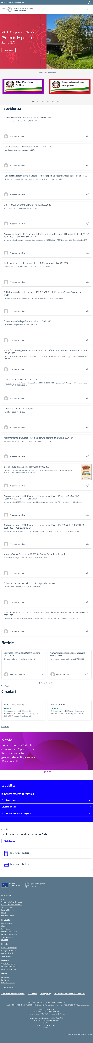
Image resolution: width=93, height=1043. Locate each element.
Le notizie (5, 977)
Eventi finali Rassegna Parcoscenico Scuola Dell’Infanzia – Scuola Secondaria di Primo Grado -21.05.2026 (46, 352)
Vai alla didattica (9, 841)
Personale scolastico (9, 947)
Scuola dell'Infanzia (10, 800)
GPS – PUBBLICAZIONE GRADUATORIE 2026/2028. (27, 205)
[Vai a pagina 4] (40, 101)
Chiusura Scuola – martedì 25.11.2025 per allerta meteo (30, 583)
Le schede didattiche (9, 966)
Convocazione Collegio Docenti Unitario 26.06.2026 (27, 321)
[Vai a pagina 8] (50, 101)
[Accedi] (89, 2)
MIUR (3, 899)
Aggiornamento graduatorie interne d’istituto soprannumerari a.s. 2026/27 (38, 437)
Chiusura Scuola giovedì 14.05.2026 (20, 379)
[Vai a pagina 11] (58, 101)
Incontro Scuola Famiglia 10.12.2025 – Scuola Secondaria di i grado (35, 554)
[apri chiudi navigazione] (3, 9)
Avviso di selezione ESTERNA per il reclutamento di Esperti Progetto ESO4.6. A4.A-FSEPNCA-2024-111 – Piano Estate (42, 497)
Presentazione (6, 923)
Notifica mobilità (59, 704)
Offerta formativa (8, 963)
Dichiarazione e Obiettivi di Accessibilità (69, 993)
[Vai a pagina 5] (43, 101)
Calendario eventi (8, 982)
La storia (4, 939)
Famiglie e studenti (8, 950)
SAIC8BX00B (54, 1011)
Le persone (5, 928)
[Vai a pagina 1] (33, 101)
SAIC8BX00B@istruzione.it (35, 1005)
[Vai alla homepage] (9, 9)
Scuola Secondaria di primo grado (16, 813)
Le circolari (5, 980)
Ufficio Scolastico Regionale (11, 901)
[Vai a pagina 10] (55, 101)
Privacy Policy (45, 993)
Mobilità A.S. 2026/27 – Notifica (18, 408)
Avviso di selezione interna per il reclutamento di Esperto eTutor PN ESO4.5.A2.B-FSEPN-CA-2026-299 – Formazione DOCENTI (47, 235)
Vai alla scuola (8, 50)
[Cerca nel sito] (87, 9)
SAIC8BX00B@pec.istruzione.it (78, 1005)
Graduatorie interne (14, 704)
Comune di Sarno (7, 915)
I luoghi (4, 926)
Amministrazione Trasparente (12, 993)
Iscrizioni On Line (7, 910)
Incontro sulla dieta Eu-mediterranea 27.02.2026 (26, 467)
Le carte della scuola (9, 934)
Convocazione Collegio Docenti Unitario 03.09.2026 (27, 117)
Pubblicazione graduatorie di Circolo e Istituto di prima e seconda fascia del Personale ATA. (45, 175)
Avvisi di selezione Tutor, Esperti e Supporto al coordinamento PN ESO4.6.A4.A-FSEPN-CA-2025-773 (46, 614)
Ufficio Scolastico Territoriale (11, 904)
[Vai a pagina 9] (53, 101)
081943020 (16, 1005)
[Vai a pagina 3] (38, 101)
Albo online (32, 993)
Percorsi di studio (7, 953)
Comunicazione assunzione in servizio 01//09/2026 (27, 146)
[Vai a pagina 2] (35, 101)
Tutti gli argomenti (8, 987)
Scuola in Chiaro (7, 907)
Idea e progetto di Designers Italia (79, 1034)
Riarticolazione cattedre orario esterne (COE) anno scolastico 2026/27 (36, 263)
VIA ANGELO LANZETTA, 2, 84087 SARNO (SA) (49, 1002)
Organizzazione (7, 937)
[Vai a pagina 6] (45, 101)
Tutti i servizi (6, 956)
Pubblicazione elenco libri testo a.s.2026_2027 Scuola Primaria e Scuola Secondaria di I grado (44, 293)
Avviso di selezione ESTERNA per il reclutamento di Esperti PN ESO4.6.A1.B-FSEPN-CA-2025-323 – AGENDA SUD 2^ (44, 526)
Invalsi (3, 912)
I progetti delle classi (9, 969)
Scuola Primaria (9, 806)
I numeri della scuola (9, 931)
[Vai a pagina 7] (48, 101)
